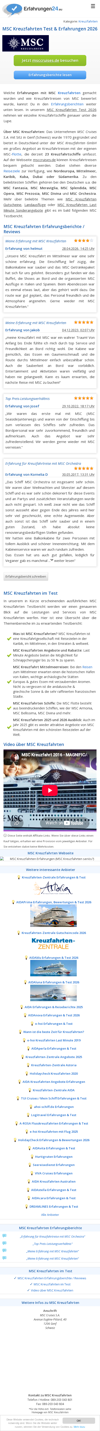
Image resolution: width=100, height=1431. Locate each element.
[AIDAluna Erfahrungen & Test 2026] (50, 992)
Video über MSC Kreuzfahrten (52, 1290)
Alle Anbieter (50, 1215)
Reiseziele (11, 171)
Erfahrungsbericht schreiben (26, 576)
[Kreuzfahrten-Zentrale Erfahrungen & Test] (50, 887)
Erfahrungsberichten (67, 104)
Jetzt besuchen (50, 60)
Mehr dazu (79, 1426)
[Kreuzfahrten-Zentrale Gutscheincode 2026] (50, 943)
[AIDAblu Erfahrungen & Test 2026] (50, 968)
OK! (79, 1420)
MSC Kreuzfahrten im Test (52, 1284)
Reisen (87, 667)
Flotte (16, 154)
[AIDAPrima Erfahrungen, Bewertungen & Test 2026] (50, 915)
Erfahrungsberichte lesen (50, 74)
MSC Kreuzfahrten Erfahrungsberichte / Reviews (52, 1278)
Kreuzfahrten (88, 21)
